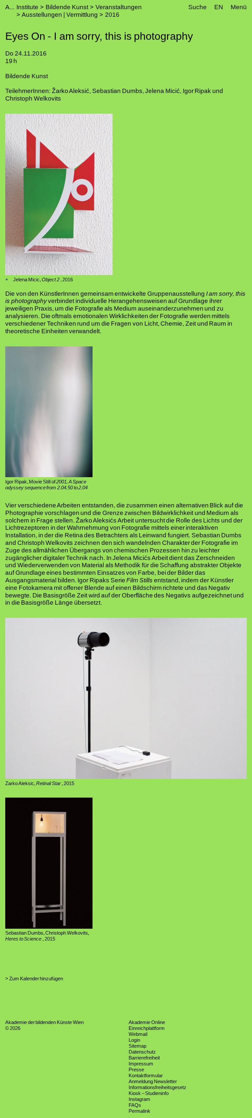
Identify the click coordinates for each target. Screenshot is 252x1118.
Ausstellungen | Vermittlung (59, 14)
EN (218, 7)
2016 (112, 14)
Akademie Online (147, 1022)
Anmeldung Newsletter (153, 1081)
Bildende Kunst (67, 7)
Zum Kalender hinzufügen (36, 978)
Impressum (141, 1063)
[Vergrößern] (6, 280)
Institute (27, 7)
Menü (239, 7)
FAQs (135, 1105)
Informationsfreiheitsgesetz (157, 1087)
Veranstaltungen (118, 7)
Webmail (138, 1034)
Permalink (139, 1111)
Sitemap (137, 1046)
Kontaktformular (146, 1075)
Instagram (139, 1099)
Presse (136, 1069)
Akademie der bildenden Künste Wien (44, 1022)
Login (134, 1040)
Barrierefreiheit (144, 1057)
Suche (197, 7)
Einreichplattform (147, 1028)
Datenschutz (142, 1052)
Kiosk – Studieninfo (149, 1093)
